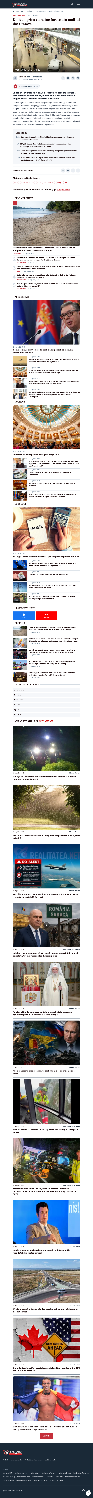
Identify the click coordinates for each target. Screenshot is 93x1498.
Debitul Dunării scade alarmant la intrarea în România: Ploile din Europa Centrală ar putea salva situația (44, 249)
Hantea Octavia (34, 77)
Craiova (50, 182)
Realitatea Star (34, 1473)
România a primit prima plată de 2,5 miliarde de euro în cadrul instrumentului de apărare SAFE (53, 564)
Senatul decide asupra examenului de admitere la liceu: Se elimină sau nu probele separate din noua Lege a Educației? (54, 394)
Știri (22, 11)
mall (23, 182)
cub (16, 182)
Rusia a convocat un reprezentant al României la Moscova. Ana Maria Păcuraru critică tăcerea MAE (48, 158)
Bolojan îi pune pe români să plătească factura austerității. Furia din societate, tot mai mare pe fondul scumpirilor (46, 954)
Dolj (59, 182)
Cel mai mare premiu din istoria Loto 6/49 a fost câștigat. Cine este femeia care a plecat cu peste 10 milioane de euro (46, 259)
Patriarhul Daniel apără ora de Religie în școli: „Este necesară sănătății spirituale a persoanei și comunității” (42, 1013)
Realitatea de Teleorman (81, 1473)
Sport (19, 271)
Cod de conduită (50, 1460)
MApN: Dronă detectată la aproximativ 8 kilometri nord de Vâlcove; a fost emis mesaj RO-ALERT (45, 145)
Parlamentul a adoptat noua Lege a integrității (36, 454)
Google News (63, 189)
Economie (17, 254)
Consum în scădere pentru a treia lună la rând (49, 574)
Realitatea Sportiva (21, 1473)
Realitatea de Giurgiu (40, 1480)
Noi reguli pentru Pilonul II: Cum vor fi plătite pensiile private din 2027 (46, 556)
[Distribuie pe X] (78, 78)
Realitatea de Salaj (9, 1477)
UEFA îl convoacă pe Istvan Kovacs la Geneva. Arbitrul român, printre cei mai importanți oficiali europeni (52, 651)
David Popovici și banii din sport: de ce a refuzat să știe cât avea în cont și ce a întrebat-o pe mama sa (45, 1428)
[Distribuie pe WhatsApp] (73, 78)
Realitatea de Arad (38, 1477)
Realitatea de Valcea (48, 1473)
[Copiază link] (63, 78)
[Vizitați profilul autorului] (15, 78)
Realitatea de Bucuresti (23, 1480)
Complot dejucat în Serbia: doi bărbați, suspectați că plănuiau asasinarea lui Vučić (47, 138)
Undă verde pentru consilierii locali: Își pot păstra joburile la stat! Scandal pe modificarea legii (49, 152)
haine (31, 182)
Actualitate (29, 11)
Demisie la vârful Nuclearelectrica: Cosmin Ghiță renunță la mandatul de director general (41, 1251)
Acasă (17, 11)
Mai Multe (46, 1436)
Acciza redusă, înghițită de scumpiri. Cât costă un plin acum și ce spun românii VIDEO (52, 597)
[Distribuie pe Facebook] (68, 78)
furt (66, 182)
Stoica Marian (74, 773)
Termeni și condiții (16, 1460)
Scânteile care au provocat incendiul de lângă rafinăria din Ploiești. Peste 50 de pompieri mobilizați (53, 662)
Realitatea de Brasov (64, 1473)
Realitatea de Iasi (8, 1480)
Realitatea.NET (7, 1473)
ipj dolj (40, 182)
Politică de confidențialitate (33, 1460)
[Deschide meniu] (78, 4)
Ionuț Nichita (75, 1247)
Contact (5, 1460)
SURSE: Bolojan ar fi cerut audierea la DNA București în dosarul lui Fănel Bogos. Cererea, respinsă (52, 495)
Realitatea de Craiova (71, 950)
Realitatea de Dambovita (55, 1477)
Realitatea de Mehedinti (72, 1477)
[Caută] (72, 4)
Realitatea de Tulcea (56, 1480)
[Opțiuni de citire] (88, 1493)
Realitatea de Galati (23, 1477)
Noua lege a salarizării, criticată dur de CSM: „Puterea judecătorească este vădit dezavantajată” (52, 674)
